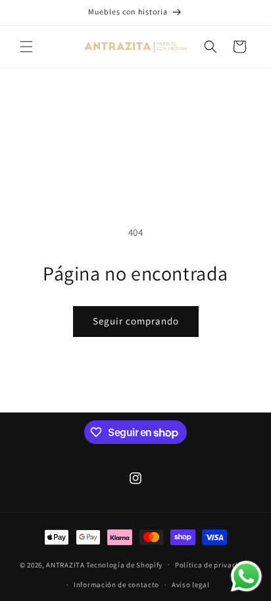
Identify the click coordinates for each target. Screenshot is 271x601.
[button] (26, 46)
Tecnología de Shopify (124, 564)
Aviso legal (191, 584)
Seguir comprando (136, 321)
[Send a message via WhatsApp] (246, 576)
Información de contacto (116, 584)
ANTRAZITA (65, 564)
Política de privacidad (213, 564)
